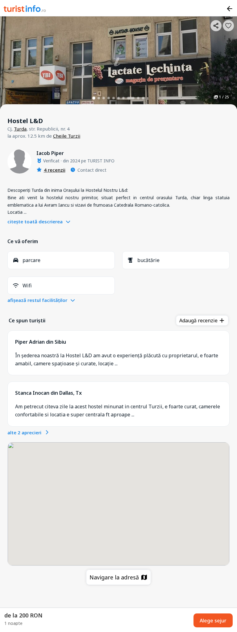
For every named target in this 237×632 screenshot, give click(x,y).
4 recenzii (54, 170)
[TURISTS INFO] (25, 9)
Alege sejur (213, 620)
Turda (20, 129)
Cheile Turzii (66, 136)
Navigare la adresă (114, 577)
